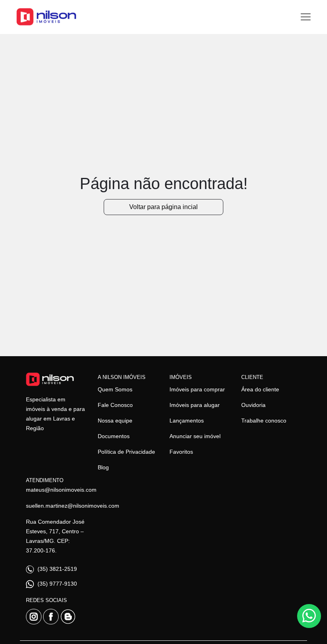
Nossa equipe (115, 420)
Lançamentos (186, 420)
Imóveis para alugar (194, 405)
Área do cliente (260, 389)
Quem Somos (115, 389)
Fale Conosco (115, 405)
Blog (103, 467)
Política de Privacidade (126, 452)
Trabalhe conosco (263, 420)
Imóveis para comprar (197, 389)
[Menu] (306, 17)
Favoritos (181, 452)
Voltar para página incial (163, 206)
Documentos (114, 436)
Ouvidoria (253, 405)
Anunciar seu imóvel (195, 436)
